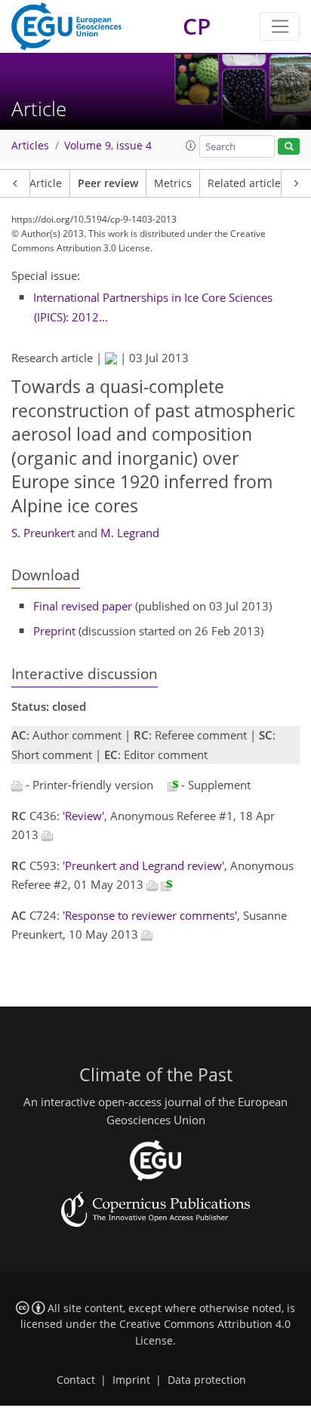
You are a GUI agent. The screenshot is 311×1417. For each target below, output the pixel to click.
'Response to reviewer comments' (150, 915)
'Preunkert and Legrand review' (143, 865)
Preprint (54, 630)
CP (197, 26)
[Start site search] (289, 146)
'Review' (83, 815)
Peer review (108, 183)
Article (45, 183)
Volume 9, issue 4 (108, 145)
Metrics (173, 183)
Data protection (207, 1380)
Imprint (131, 1380)
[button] (191, 145)
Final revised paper (82, 605)
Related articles (247, 183)
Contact (76, 1380)
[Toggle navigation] (280, 26)
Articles (30, 145)
